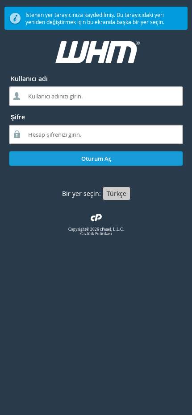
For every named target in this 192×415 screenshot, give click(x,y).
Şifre (18, 117)
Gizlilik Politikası (96, 234)
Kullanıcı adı (29, 78)
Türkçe (116, 193)
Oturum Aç (96, 159)
